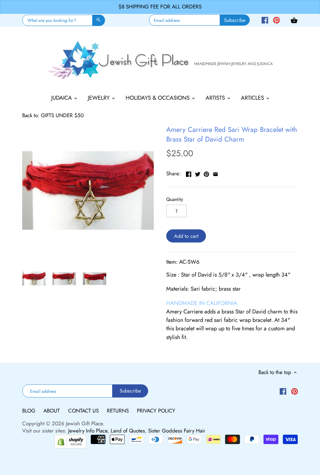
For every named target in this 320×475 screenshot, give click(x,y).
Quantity (174, 199)
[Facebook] (265, 20)
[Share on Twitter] (197, 173)
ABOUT (52, 410)
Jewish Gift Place (84, 423)
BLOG (29, 410)
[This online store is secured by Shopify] (70, 441)
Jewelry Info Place (88, 430)
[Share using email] (215, 173)
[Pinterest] (276, 20)
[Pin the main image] (206, 173)
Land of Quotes (128, 430)
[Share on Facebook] (188, 173)
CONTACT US (84, 410)
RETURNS (118, 410)
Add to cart (186, 236)
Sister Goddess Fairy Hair (176, 430)
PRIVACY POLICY (156, 410)
